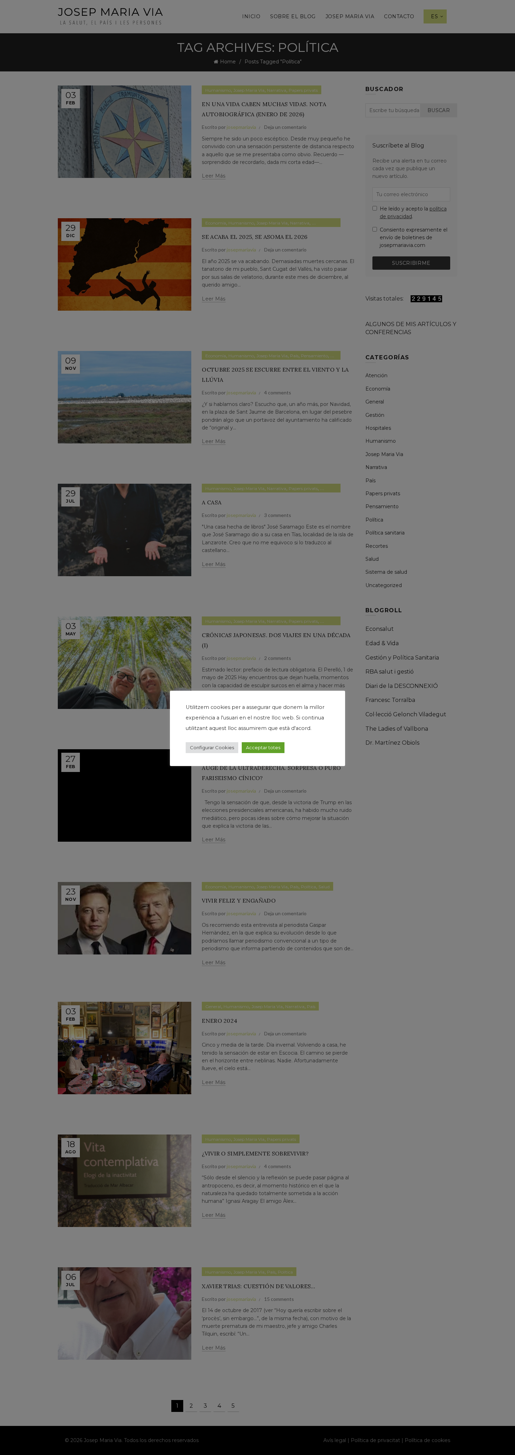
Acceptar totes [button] (263, 747)
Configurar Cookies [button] (212, 747)
